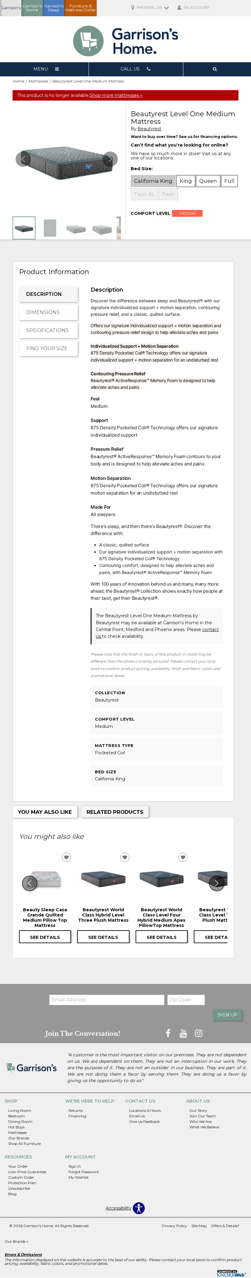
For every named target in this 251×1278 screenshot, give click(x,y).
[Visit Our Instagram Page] (199, 1033)
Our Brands (18, 1137)
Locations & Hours (145, 1110)
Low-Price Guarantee (27, 1171)
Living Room (19, 1110)
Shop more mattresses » (116, 95)
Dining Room (20, 1121)
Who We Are (200, 1121)
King (186, 181)
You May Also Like (45, 812)
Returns (76, 1110)
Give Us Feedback (144, 1121)
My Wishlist (79, 1177)
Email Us (137, 1116)
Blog (12, 1194)
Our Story (198, 1110)
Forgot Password (84, 1171)
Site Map (199, 1225)
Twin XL (144, 194)
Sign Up (227, 1015)
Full (229, 181)
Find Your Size (47, 348)
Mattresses (38, 81)
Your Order (18, 1166)
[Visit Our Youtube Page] (183, 1033)
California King (153, 181)
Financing (77, 1116)
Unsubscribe (19, 1188)
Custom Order (21, 1177)
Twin (168, 194)
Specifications (47, 330)
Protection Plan (22, 1182)
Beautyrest (149, 129)
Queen (208, 181)
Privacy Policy (174, 1225)
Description (44, 294)
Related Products (115, 812)
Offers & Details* (225, 1225)
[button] (110, 159)
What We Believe (204, 1127)
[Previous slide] (29, 883)
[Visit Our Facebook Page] (168, 1033)
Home (18, 81)
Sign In (75, 1166)
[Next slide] (216, 883)
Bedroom (16, 1116)
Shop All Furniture (24, 1143)
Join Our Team (202, 1116)
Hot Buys (16, 1127)
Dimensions (43, 312)
